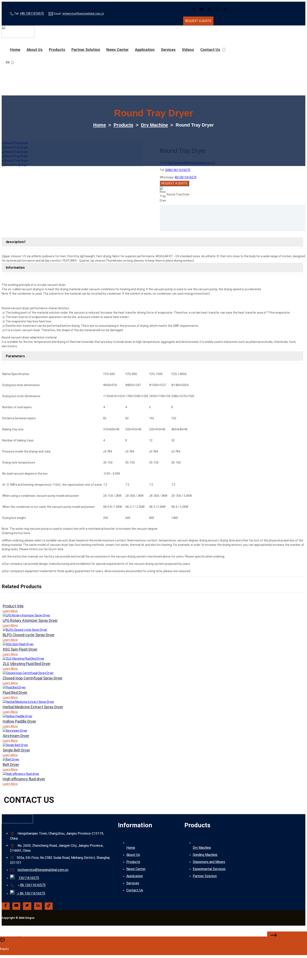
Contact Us (210, 49)
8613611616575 (186, 177)
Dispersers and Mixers (209, 862)
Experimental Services (209, 869)
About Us (133, 855)
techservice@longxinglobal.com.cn (83, 13)
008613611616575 (177, 170)
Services (168, 49)
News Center (117, 49)
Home (15, 49)
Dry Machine (154, 125)
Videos (188, 49)
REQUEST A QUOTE (174, 183)
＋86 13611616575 (30, 893)
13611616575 (28, 878)
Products (57, 49)
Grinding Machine (205, 855)
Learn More (10, 611)
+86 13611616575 (32, 13)
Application (145, 49)
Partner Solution (85, 49)
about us (35, 49)
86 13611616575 (33, 885)
